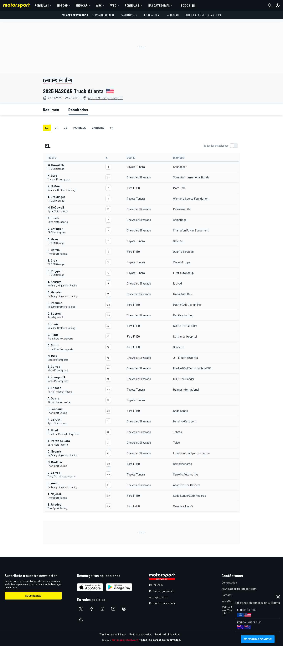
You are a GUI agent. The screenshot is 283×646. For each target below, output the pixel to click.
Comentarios (229, 582)
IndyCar (81, 5)
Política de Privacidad (167, 634)
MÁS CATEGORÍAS (159, 5)
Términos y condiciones (113, 634)
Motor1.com (156, 584)
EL (46, 127)
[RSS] (81, 619)
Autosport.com (158, 597)
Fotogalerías (152, 15)
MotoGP (62, 5)
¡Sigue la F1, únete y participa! (204, 15)
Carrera (98, 127)
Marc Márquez (129, 15)
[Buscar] (270, 5)
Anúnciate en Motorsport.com (239, 588)
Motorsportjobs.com (161, 591)
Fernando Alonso (103, 15)
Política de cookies (140, 634)
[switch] (221, 146)
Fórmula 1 (42, 5)
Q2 (65, 127)
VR (111, 127)
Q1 (55, 127)
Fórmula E (132, 5)
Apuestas (173, 15)
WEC (113, 5)
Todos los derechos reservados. (160, 639)
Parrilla (79, 127)
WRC (99, 5)
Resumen (51, 109)
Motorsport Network (125, 639)
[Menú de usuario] (277, 5)
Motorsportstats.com (162, 603)
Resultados (78, 109)
